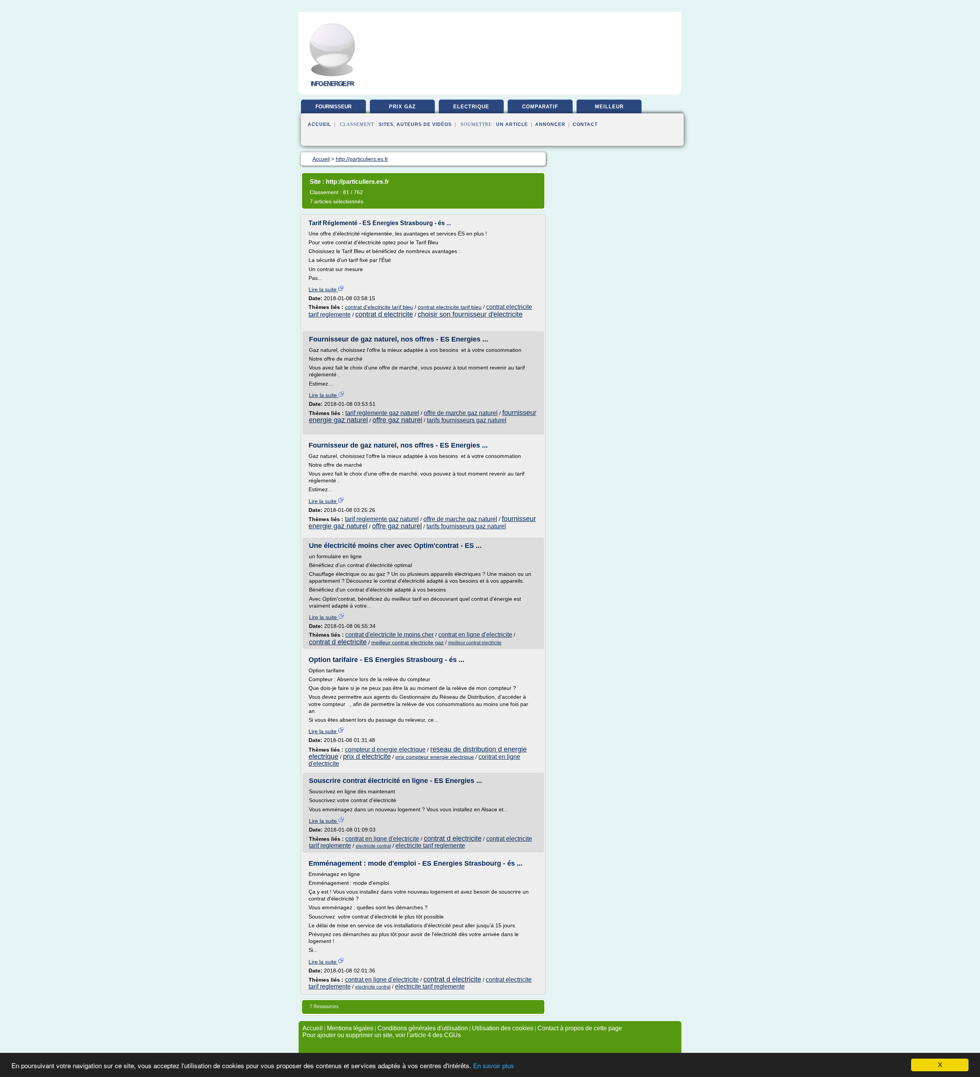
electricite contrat (373, 846)
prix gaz (402, 106)
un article (512, 124)
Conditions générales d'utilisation (422, 1028)
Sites (386, 124)
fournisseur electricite (333, 109)
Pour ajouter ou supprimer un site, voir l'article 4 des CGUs (381, 1035)
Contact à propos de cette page (579, 1028)
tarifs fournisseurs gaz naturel (466, 420)
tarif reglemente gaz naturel (382, 413)
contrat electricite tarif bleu (450, 307)
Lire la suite (323, 289)
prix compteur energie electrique (434, 757)
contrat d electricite (384, 314)
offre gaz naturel (397, 420)
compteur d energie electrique (385, 749)
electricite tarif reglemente (430, 845)
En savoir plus (493, 1066)
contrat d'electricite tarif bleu (379, 307)
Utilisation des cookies (502, 1028)
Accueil (319, 124)
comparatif (540, 106)
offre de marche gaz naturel (461, 413)
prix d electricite (367, 756)
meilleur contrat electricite (474, 643)
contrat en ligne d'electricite (475, 634)
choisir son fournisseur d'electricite (470, 314)
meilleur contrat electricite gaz (407, 642)
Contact (585, 124)
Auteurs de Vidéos (424, 124)
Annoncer (550, 124)
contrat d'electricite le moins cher (389, 634)
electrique (471, 106)
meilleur (609, 106)
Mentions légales (350, 1028)
